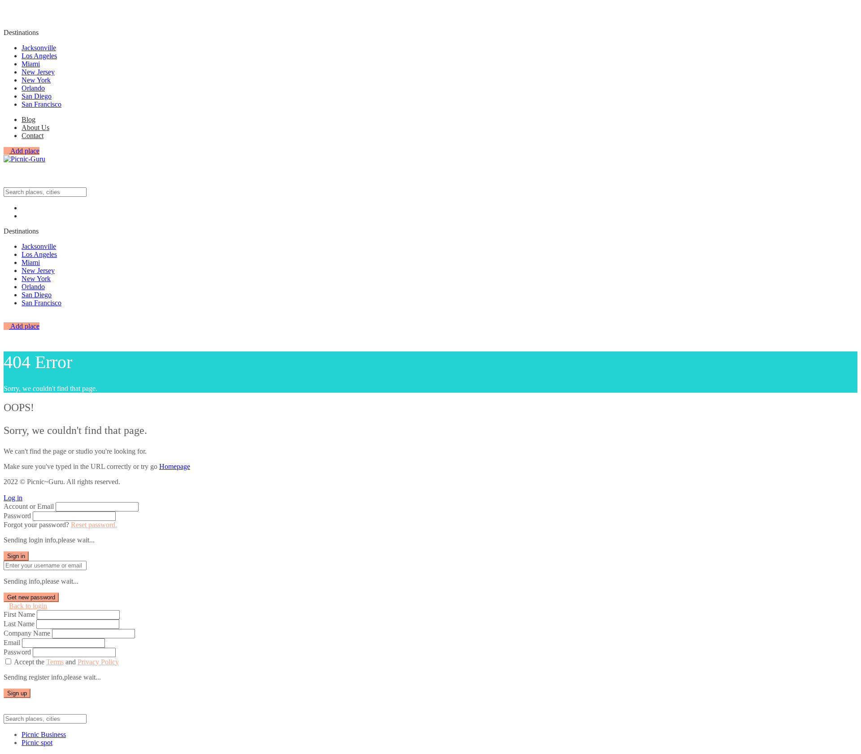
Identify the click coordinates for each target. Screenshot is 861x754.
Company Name (27, 633)
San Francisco (41, 104)
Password (17, 516)
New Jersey (38, 72)
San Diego (37, 96)
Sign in (16, 556)
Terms (55, 662)
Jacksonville (39, 48)
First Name (19, 614)
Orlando (33, 88)
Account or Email (29, 506)
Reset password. (94, 525)
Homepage (174, 466)
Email (12, 642)
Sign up (17, 693)
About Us (35, 127)
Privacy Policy (98, 662)
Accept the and (66, 662)
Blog (28, 119)
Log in (13, 498)
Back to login (28, 606)
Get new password (31, 597)
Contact (32, 135)
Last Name (19, 624)
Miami (31, 64)
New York (36, 80)
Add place (24, 151)
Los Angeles (39, 56)
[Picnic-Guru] (24, 159)
